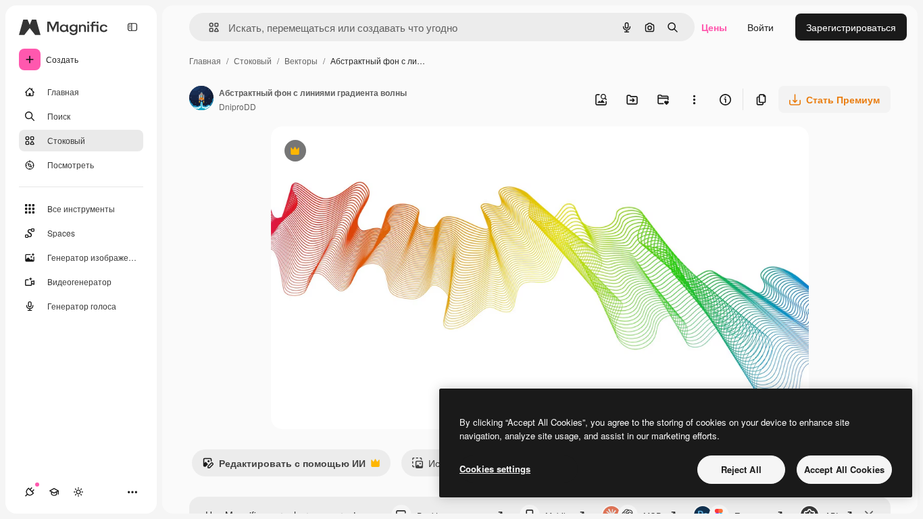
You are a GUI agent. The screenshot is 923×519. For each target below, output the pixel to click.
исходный (361, 152)
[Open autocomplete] (208, 27)
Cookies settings (494, 468)
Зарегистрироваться (851, 27)
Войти (760, 27)
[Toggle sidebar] (132, 27)
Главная (205, 60)
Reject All (741, 469)
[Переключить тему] (78, 492)
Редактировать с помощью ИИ (284, 466)
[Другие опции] (693, 99)
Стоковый (253, 60)
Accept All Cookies (844, 469)
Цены (714, 27)
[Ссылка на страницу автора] (201, 99)
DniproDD (237, 106)
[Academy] (54, 492)
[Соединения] (30, 492)
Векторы (301, 60)
